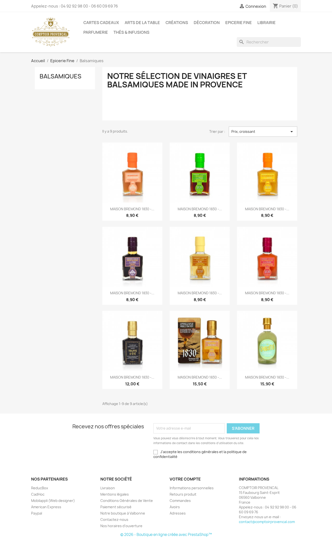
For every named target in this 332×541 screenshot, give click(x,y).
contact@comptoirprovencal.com (267, 521)
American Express (46, 507)
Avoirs (175, 507)
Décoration (207, 22)
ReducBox (39, 488)
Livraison (107, 488)
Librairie (266, 22)
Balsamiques (60, 76)
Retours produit (183, 494)
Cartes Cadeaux (101, 22)
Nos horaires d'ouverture (121, 526)
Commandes (180, 500)
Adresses (178, 513)
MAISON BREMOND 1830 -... (132, 209)
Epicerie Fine (238, 22)
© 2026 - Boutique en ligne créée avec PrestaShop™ (166, 534)
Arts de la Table (142, 22)
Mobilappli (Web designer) (53, 500)
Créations (177, 22)
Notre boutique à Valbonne (122, 513)
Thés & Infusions (131, 32)
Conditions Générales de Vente (126, 500)
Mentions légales (114, 494)
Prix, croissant (263, 132)
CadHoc (37, 494)
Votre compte (185, 479)
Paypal (36, 513)
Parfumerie (95, 32)
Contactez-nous (114, 519)
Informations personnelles (192, 488)
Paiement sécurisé (115, 507)
